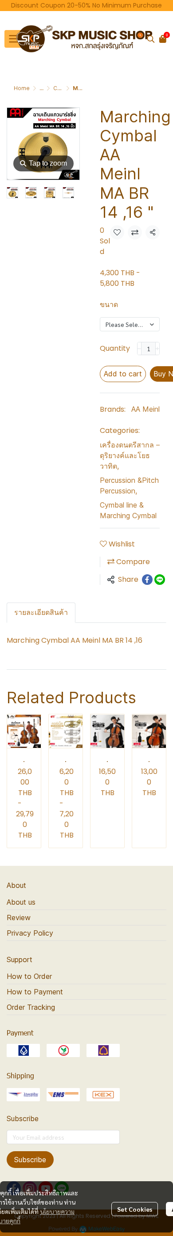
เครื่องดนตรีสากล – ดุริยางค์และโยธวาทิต (130, 455)
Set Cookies (134, 1209)
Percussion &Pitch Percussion (129, 485)
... (41, 88)
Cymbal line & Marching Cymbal (128, 510)
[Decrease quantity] (139, 348)
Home (22, 88)
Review (19, 917)
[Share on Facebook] (147, 579)
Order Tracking (31, 1007)
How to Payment (35, 991)
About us (21, 902)
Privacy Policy (30, 933)
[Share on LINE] (159, 579)
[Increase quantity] (157, 348)
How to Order (29, 976)
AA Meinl (145, 409)
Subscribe (30, 1159)
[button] (151, 39)
